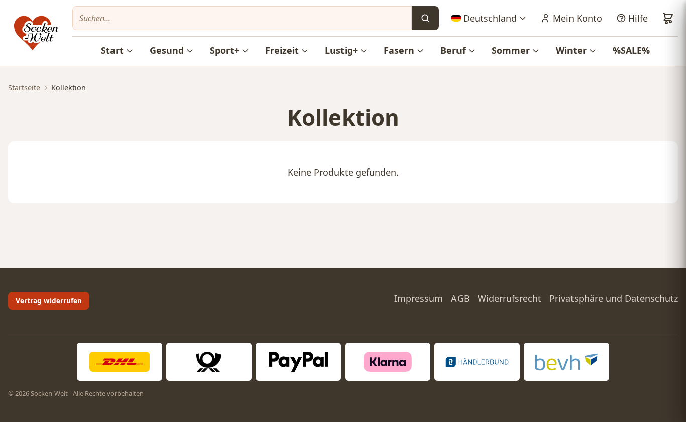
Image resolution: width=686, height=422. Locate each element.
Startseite (24, 87)
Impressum (418, 298)
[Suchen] (425, 18)
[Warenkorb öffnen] (668, 18)
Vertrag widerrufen (49, 300)
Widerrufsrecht (509, 298)
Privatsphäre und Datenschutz (613, 298)
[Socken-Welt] (36, 33)
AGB (460, 298)
